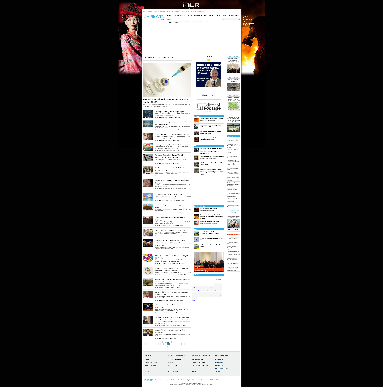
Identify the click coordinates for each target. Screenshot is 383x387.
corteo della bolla (197, 21)
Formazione (150, 106)
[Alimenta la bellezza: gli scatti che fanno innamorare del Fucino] (233, 106)
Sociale (184, 188)
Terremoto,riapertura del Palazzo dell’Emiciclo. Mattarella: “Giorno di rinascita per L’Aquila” (172, 318)
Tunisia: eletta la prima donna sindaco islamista (172, 134)
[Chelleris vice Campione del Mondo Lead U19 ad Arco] (196, 242)
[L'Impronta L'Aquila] (154, 17)
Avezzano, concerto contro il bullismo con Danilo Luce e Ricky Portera (210, 138)
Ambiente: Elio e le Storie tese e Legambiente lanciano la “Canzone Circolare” (171, 269)
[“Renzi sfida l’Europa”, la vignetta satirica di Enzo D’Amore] (233, 223)
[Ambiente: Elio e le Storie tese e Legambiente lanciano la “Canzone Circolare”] (148, 274)
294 (162, 344)
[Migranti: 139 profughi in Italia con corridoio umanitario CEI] (148, 298)
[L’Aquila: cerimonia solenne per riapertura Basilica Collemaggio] (209, 262)
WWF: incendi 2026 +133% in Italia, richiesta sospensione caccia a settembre (233, 200)
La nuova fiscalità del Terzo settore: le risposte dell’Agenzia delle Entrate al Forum (233, 269)
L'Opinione (168, 200)
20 (154, 344)
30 (156, 344)
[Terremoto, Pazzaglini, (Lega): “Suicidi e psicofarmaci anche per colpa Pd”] (148, 161)
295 (165, 344)
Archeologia (173, 371)
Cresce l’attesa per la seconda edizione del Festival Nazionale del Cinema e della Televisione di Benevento (173, 242)
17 (194, 293)
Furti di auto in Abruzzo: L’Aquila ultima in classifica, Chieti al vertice (233, 173)
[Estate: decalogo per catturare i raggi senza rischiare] (148, 210)
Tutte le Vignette (233, 229)
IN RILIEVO (156, 106)
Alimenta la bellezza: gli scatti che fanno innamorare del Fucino (233, 99)
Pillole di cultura (172, 365)
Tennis (174, 313)
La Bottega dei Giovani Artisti (198, 11)
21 (211, 293)
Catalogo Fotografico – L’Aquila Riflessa (169, 11)
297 (171, 344)
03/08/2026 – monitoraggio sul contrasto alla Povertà (233, 264)
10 (151, 344)
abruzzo (169, 21)
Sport (171, 313)
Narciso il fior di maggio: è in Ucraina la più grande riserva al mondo (233, 119)
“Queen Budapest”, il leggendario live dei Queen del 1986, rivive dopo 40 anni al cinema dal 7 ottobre (211, 216)
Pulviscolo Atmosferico (198, 362)
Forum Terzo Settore (234, 234)
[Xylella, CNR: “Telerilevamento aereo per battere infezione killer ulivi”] (148, 285)
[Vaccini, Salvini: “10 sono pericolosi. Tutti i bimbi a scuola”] (148, 336)
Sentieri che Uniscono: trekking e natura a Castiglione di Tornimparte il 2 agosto (210, 232)
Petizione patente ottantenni (200, 365)
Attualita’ (148, 356)
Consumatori (163, 213)
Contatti (150, 11)
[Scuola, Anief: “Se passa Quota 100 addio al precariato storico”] (148, 173)
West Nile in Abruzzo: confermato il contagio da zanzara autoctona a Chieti (232, 189)
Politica (160, 106)
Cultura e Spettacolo (164, 188)
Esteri (170, 130)
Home (144, 11)
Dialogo (170, 225)
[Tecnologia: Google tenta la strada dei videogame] (148, 150)
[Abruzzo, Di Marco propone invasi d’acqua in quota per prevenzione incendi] (196, 122)
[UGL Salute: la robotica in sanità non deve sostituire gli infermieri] (196, 135)
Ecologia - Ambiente (164, 117)
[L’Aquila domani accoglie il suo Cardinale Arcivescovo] (148, 223)
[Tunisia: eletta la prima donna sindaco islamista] (148, 140)
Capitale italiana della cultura (182, 21)
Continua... (166, 106)
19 (202, 293)
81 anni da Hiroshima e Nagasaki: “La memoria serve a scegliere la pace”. (233, 248)
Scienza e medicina (170, 150)
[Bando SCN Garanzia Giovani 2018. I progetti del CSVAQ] (148, 261)
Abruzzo (162, 225)
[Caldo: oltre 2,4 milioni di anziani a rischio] (148, 236)
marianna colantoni (172, 22)
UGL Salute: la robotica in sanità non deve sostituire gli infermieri (210, 132)
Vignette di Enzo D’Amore (175, 359)
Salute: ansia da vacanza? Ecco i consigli (169, 194)
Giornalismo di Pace (197, 359)
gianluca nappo (209, 21)
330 (186, 344)
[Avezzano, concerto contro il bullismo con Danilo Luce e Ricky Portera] (196, 141)
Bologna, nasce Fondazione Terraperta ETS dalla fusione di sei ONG (211, 126)
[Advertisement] (191, 39)
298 (174, 344)
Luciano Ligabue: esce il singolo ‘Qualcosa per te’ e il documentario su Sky (233, 195)
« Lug (193, 300)
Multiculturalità (173, 300)
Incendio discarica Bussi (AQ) (233, 80)
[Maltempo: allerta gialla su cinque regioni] (148, 117)
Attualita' (166, 225)
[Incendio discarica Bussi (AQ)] (233, 87)
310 (180, 344)
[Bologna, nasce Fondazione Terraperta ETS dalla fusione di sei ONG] (196, 128)
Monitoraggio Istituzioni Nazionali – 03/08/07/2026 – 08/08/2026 (233, 260)
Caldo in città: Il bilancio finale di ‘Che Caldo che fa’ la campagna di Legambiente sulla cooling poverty (233, 253)
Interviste (219, 365)
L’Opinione (219, 359)
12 (202, 290)
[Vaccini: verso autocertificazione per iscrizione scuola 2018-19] (167, 96)
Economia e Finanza (151, 362)
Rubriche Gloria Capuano (201, 356)
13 (207, 290)
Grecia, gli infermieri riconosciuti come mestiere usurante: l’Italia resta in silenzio (212, 157)
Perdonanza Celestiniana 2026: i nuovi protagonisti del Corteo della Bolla (209, 222)
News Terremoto (169, 163)
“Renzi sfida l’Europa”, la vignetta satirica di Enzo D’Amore (234, 216)
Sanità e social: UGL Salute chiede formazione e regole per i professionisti (233, 184)
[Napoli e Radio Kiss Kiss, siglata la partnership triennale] (196, 248)
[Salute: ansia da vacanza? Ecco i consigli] (148, 200)
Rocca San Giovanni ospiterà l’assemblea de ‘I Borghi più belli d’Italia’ (233, 179)
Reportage (171, 362)
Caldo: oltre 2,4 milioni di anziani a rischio (170, 230)
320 (183, 344)
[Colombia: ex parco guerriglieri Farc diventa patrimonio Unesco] (148, 127)
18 (198, 293)
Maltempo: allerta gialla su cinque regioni (170, 111)
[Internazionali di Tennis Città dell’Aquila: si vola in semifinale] (148, 310)
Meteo (155, 11)
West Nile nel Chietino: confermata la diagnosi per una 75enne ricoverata (233, 205)
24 (194, 295)
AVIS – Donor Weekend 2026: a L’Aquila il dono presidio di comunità (233, 238)
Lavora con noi (185, 11)
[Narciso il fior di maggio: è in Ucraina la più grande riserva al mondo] (233, 127)
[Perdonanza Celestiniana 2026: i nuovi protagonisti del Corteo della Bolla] (196, 225)
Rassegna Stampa (221, 368)
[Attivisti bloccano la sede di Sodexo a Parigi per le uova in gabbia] (196, 166)
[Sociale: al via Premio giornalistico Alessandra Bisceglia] (148, 186)
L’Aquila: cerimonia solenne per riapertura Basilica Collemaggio (206, 269)
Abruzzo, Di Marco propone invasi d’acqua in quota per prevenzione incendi (211, 119)
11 (198, 290)
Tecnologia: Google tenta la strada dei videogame (173, 144)
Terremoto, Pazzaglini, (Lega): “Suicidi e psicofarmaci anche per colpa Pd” (170, 156)
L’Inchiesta (219, 362)
